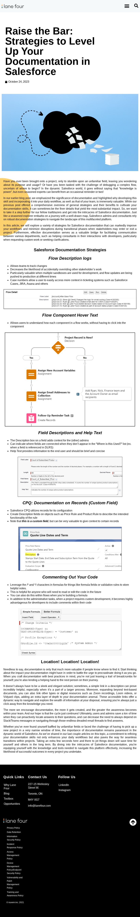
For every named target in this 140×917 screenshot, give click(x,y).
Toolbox (8, 798)
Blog (6, 793)
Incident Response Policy (15, 846)
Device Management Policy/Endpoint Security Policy (14, 868)
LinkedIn (64, 784)
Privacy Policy (13, 828)
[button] (127, 6)
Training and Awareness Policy (15, 894)
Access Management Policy (13, 855)
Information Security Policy (13, 838)
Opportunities (12, 803)
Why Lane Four (10, 786)
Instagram (65, 790)
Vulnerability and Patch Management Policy (15, 882)
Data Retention (14, 832)
